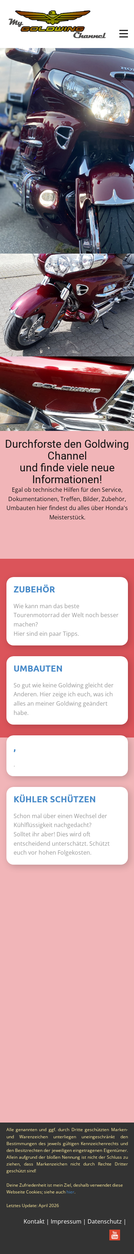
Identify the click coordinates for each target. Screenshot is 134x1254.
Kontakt (34, 1221)
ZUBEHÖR (34, 589)
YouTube (57, 906)
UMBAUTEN (38, 668)
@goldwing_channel (74, 922)
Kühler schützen (55, 798)
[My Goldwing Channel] (57, 24)
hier (70, 1192)
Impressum (66, 1221)
